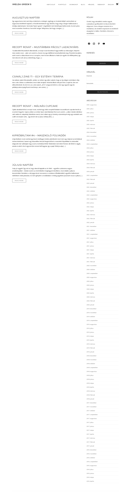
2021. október (91, 230)
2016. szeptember (92, 461)
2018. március (91, 391)
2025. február (91, 128)
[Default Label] (98, 43)
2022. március (91, 214)
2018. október (91, 363)
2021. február (91, 262)
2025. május (90, 116)
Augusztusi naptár (26, 17)
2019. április (90, 340)
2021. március (91, 258)
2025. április (90, 120)
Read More (19, 33)
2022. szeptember (92, 195)
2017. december (91, 403)
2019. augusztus (92, 324)
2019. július (90, 328)
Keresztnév (90, 83)
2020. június (90, 285)
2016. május (90, 477)
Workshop (73, 4)
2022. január (90, 222)
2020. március (91, 297)
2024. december (91, 132)
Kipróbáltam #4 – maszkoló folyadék (39, 135)
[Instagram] (93, 43)
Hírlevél (91, 4)
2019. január (90, 352)
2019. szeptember (92, 320)
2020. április (90, 293)
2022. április (90, 211)
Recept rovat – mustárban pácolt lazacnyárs (45, 47)
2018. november (92, 360)
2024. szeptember (92, 144)
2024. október (91, 140)
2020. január (90, 305)
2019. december (91, 309)
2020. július (90, 281)
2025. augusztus (92, 105)
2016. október (91, 458)
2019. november (92, 312)
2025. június (90, 113)
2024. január (90, 171)
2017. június (90, 426)
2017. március (91, 438)
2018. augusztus (92, 371)
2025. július (90, 109)
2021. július (90, 242)
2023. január (90, 183)
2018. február (91, 395)
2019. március (91, 344)
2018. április (90, 387)
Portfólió (62, 4)
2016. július (90, 469)
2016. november (92, 454)
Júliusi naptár (22, 165)
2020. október (91, 269)
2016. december (91, 450)
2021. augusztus (92, 238)
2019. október (91, 316)
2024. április (90, 160)
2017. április (90, 434)
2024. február (91, 167)
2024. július (90, 148)
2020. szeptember (92, 273)
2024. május (90, 156)
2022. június (90, 203)
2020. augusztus (92, 277)
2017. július (90, 422)
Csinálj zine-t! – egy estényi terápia (37, 76)
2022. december (91, 187)
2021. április (90, 254)
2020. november (92, 265)
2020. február (91, 301)
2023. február (91, 179)
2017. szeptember (92, 414)
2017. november (92, 407)
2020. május (90, 289)
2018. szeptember (92, 367)
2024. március (91, 163)
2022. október (91, 191)
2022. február (91, 218)
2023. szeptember (92, 175)
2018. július (90, 375)
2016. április (90, 481)
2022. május (90, 207)
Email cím (89, 76)
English (111, 4)
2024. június (90, 152)
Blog (83, 4)
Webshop (101, 4)
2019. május (90, 336)
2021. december (91, 226)
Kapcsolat (51, 4)
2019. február (91, 348)
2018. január (90, 399)
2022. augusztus (92, 199)
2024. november (92, 136)
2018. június (90, 379)
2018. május (90, 383)
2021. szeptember (92, 234)
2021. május (90, 250)
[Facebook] (89, 43)
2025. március (91, 124)
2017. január (90, 446)
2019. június (90, 332)
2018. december (91, 356)
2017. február (91, 442)
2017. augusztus (92, 418)
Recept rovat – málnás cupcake (35, 106)
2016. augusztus (92, 465)
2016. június (90, 473)
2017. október (91, 410)
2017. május (90, 430)
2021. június (90, 246)
